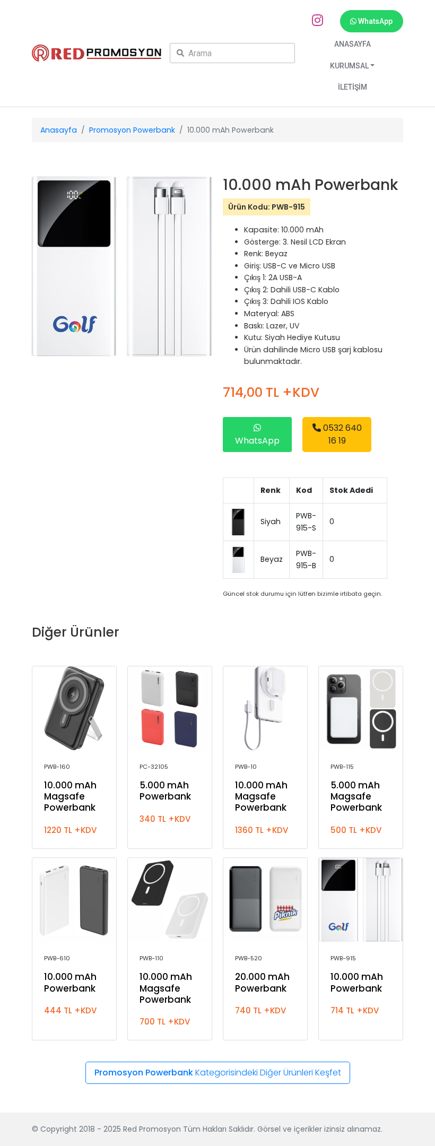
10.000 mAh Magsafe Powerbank (70, 796)
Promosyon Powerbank (132, 130)
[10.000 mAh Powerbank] (74, 900)
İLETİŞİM (352, 87)
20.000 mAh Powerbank (262, 982)
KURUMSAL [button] (349, 66)
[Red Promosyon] (96, 53)
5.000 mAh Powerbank (165, 791)
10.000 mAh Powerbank (70, 982)
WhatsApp (374, 21)
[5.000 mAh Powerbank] (170, 708)
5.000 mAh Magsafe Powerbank (356, 796)
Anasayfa (58, 130)
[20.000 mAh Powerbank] (265, 900)
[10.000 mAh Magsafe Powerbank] (74, 708)
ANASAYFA (352, 44)
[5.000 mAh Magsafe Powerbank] (361, 708)
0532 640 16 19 (341, 434)
